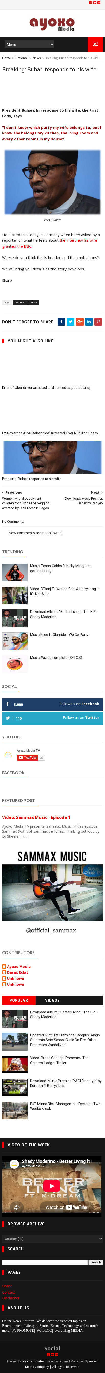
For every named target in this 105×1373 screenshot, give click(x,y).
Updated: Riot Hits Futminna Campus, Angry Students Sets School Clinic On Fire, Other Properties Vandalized (65, 1040)
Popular (19, 1000)
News (37, 58)
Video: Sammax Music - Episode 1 (36, 817)
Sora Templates (33, 1361)
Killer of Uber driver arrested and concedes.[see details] (46, 388)
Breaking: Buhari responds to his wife (31, 479)
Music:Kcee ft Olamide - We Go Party (59, 635)
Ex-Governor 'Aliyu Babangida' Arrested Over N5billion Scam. (50, 433)
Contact (8, 1292)
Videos (52, 1000)
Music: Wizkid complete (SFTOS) (56, 658)
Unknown (15, 978)
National (21, 58)
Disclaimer (10, 1298)
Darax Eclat (17, 972)
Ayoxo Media (19, 966)
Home (6, 58)
